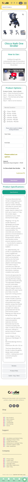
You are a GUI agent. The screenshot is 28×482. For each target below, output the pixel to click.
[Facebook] (10, 405)
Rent (14, 480)
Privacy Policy (10, 459)
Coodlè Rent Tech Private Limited (19, 474)
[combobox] (14, 7)
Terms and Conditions (12, 462)
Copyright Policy (10, 463)
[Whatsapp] (17, 405)
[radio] (10, 111)
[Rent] (14, 479)
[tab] (14, 192)
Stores (8, 425)
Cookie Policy (9, 460)
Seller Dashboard (11, 446)
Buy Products (10, 417)
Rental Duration (10, 107)
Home (3, 480)
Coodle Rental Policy (11, 441)
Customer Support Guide (13, 444)
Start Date (7, 134)
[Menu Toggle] (25, 3)
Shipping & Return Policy (12, 439)
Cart (19, 480)
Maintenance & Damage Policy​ (14, 443)
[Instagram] (14, 405)
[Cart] (19, 479)
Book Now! (14, 180)
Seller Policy (9, 466)
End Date (7, 142)
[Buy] (8, 479)
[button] (23, 14)
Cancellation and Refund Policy (14, 438)
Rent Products (10, 419)
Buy (9, 480)
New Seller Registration (12, 465)
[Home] (3, 479)
